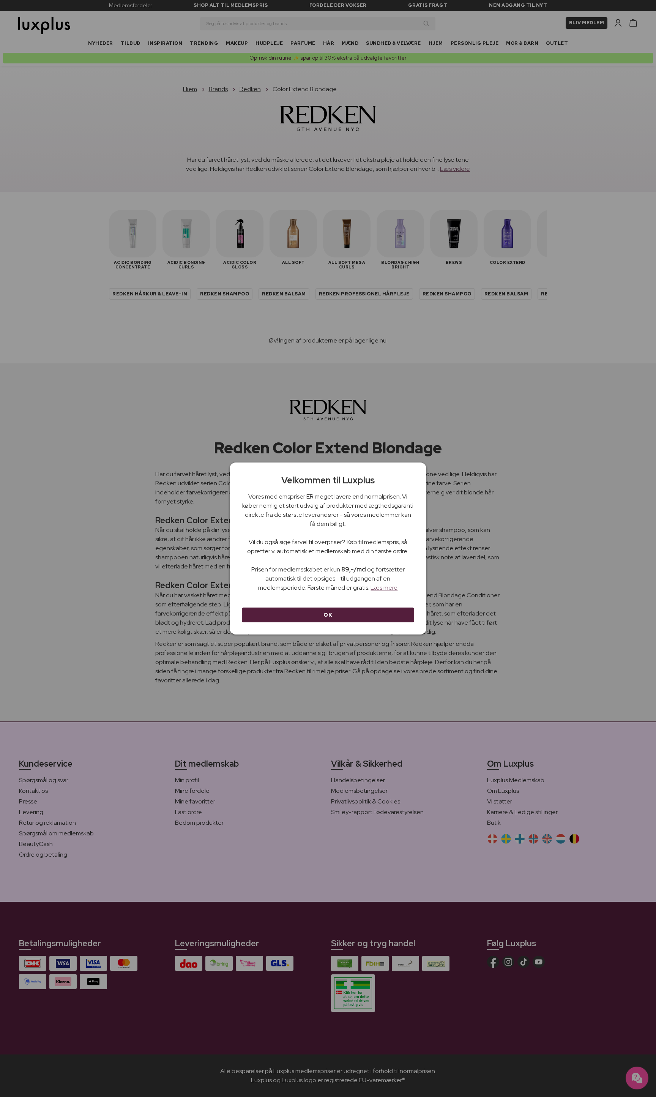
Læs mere (384, 588)
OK (327, 614)
